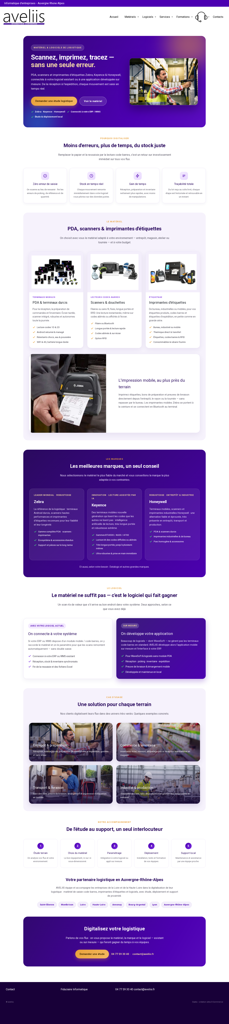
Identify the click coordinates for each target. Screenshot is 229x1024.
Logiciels (147, 16)
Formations (183, 16)
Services (165, 16)
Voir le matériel (93, 101)
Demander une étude (92, 954)
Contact (10, 989)
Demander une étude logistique (54, 101)
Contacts (218, 16)
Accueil (114, 16)
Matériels (130, 16)
